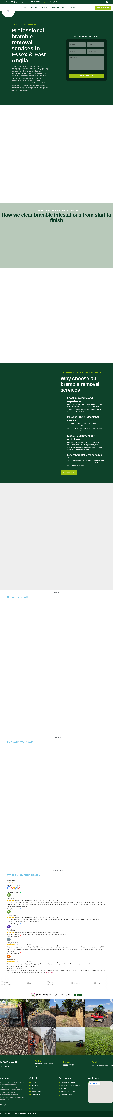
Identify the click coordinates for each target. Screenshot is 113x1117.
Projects (55, 7)
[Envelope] (107, 2)
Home (25, 7)
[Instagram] (110, 2)
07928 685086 (68, 1065)
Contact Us (75, 7)
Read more (49, 972)
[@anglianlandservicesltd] (33, 995)
